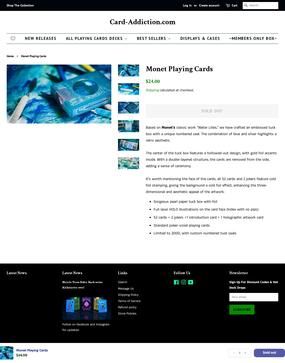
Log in (187, 5)
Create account (209, 5)
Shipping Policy (128, 295)
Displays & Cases (200, 38)
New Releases (41, 38)
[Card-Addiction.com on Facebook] (176, 283)
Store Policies (127, 313)
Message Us (126, 288)
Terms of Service (129, 301)
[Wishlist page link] (13, 38)
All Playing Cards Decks (95, 38)
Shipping (152, 90)
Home (10, 56)
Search (122, 282)
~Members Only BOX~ (253, 38)
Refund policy (127, 307)
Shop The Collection (20, 5)
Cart (234, 5)
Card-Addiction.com (142, 22)
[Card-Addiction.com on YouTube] (190, 283)
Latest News (17, 273)
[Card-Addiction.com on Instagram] (183, 283)
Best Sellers (152, 38)
